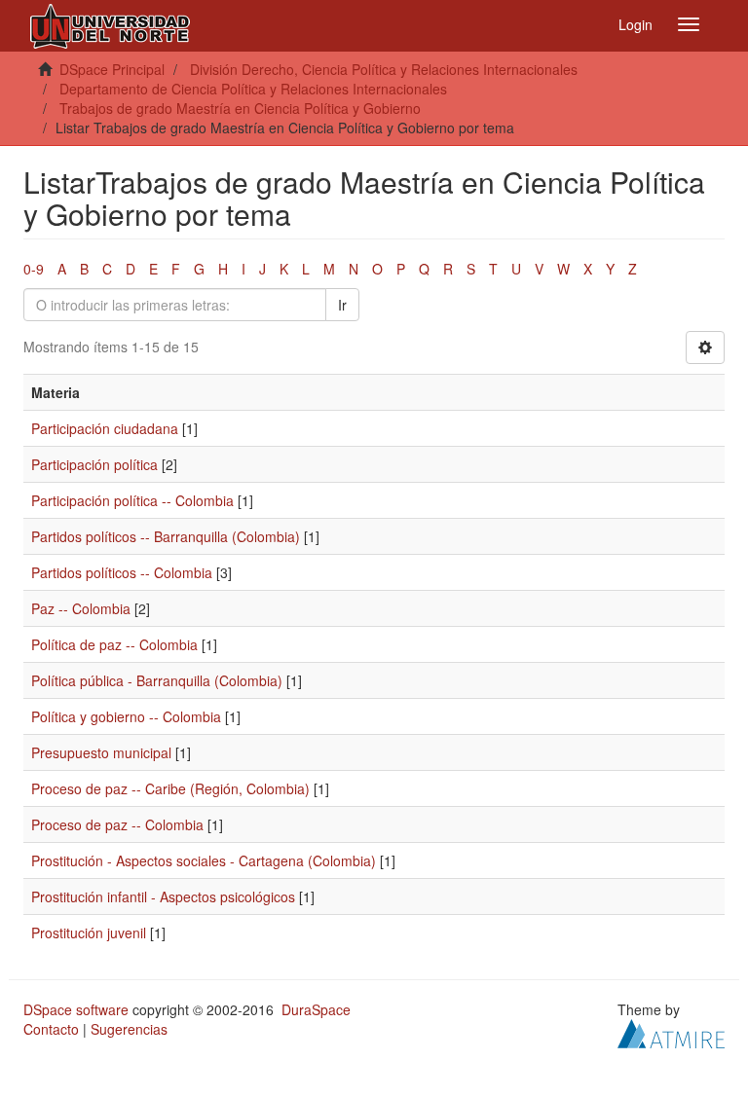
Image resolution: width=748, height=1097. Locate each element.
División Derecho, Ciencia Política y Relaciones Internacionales (384, 69)
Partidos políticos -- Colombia (121, 572)
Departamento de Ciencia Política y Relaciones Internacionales (253, 88)
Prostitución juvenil (88, 932)
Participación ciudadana (104, 428)
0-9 (33, 268)
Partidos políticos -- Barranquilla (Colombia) (165, 536)
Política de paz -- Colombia (114, 644)
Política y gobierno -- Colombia (126, 716)
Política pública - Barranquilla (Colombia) (156, 680)
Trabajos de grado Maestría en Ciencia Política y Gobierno (240, 108)
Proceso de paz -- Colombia (117, 824)
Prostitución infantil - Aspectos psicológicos (163, 896)
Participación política (94, 464)
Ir (342, 304)
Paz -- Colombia (81, 608)
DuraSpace (316, 1009)
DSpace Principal (112, 69)
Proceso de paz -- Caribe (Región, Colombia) (170, 788)
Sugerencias (129, 1029)
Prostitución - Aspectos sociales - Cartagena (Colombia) (203, 860)
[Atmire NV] (671, 1032)
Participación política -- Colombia (132, 500)
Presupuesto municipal (101, 752)
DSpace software (76, 1009)
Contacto (51, 1029)
